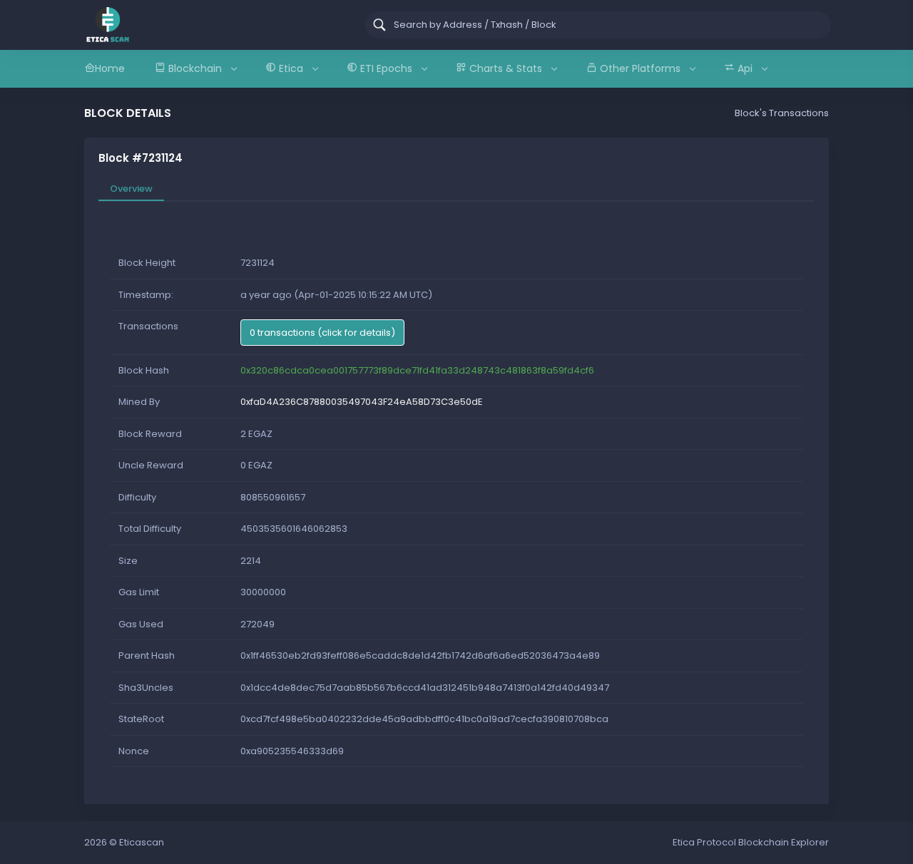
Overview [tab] (131, 188)
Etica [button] (291, 68)
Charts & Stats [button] (505, 68)
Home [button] (110, 68)
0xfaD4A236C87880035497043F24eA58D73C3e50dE (361, 401)
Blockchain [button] (195, 68)
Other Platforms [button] (640, 68)
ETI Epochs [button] (386, 68)
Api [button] (745, 68)
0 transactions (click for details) (322, 332)
